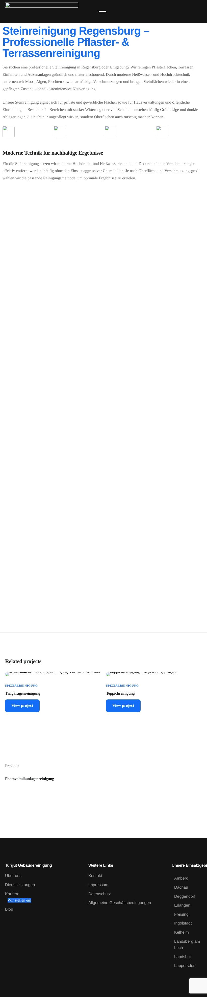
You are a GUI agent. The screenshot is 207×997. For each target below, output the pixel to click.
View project (22, 705)
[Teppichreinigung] (154, 674)
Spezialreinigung (21, 685)
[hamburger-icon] (102, 11)
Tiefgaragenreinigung (22, 693)
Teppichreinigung (120, 693)
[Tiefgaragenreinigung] (53, 674)
